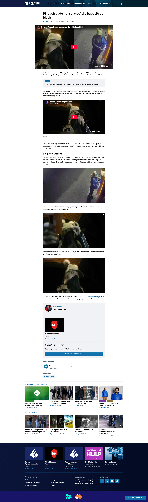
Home (49, 3)
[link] (58, 366)
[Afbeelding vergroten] (103, 169)
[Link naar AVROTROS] (69, 496)
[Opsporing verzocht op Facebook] (102, 481)
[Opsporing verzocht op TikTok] (117, 481)
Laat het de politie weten (88, 296)
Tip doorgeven (106, 3)
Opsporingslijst (79, 3)
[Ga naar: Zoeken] (121, 4)
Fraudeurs (65, 3)
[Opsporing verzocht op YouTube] (112, 481)
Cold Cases (92, 3)
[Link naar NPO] (78, 496)
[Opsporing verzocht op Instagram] (107, 481)
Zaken (56, 3)
